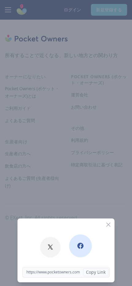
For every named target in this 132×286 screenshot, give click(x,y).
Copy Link (96, 272)
